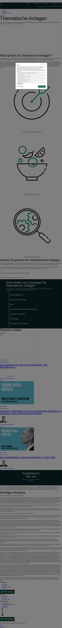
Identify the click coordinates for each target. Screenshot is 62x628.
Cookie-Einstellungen (20, 86)
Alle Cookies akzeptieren (42, 86)
